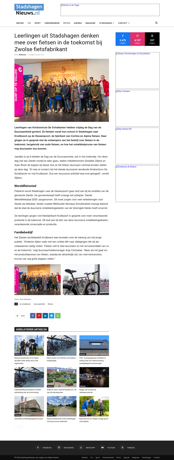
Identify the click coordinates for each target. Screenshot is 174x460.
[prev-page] (16, 427)
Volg (138, 33)
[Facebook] (32, 315)
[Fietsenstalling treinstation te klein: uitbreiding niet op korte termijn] (29, 377)
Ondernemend (52, 23)
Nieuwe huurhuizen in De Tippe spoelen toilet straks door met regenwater (26, 360)
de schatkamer (25, 304)
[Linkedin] (45, 315)
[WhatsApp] (57, 315)
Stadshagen (105, 23)
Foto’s (66, 23)
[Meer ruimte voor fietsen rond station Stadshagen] (62, 345)
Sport (38, 23)
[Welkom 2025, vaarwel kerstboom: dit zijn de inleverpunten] (62, 377)
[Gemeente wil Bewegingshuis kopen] (29, 406)
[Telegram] (51, 315)
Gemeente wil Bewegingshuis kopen (28, 419)
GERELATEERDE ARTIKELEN (31, 329)
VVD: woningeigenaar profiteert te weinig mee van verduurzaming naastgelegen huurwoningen (92, 360)
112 (29, 23)
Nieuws (20, 23)
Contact (122, 23)
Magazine (90, 23)
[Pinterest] (39, 315)
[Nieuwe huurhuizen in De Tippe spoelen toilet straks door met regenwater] (29, 345)
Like (123, 33)
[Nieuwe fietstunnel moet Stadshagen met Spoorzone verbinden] (62, 406)
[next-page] (20, 427)
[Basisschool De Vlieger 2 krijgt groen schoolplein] (94, 406)
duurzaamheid (39, 304)
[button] (156, 23)
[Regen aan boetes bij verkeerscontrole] (94, 377)
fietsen (50, 304)
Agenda (78, 23)
